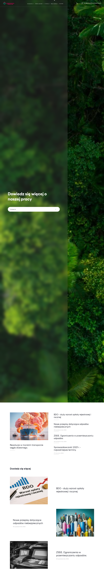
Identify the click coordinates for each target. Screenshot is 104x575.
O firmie (47, 3)
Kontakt (61, 3)
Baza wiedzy (54, 3)
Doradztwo (30, 3)
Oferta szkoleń (38, 3)
